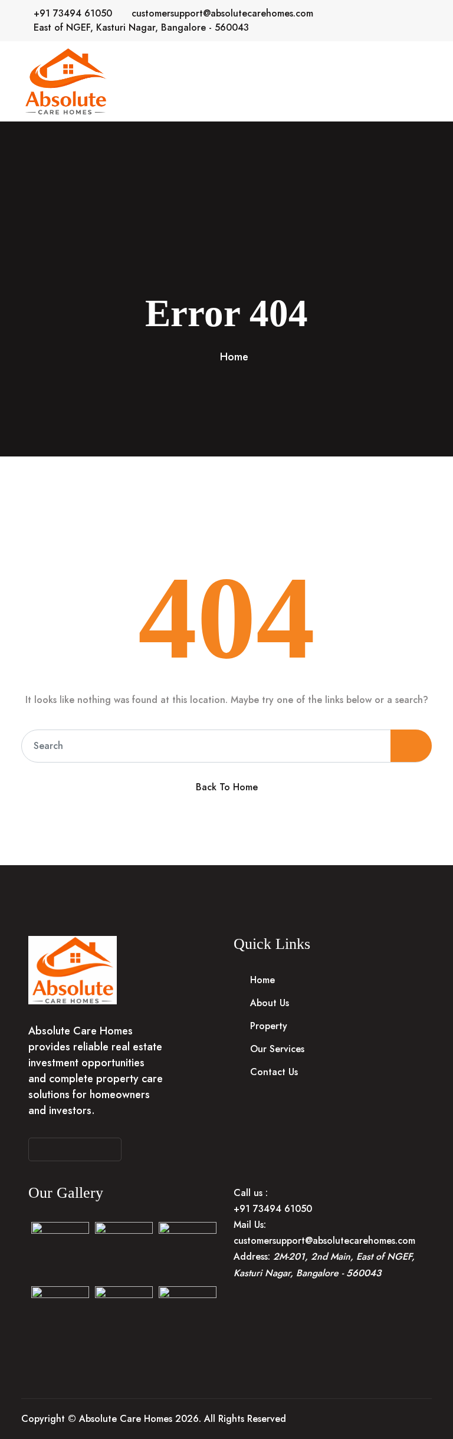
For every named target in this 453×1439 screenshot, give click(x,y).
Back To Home (227, 787)
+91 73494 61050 (73, 13)
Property (268, 1026)
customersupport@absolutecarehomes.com (222, 13)
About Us (269, 1003)
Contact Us (274, 1072)
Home (234, 356)
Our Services (277, 1049)
